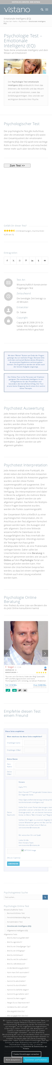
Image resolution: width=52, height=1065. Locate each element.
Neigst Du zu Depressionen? (18, 1002)
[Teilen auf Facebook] (7, 260)
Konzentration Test (15, 922)
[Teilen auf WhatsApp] (20, 260)
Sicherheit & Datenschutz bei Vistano (35, 1047)
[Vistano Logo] (21, 9)
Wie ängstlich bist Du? (16, 1011)
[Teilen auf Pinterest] (26, 260)
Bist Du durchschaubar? (16, 976)
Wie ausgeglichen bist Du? (17, 1015)
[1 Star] (5, 231)
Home (15, 21)
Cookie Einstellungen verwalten (26, 1054)
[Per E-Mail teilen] (45, 260)
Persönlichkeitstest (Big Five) (18, 917)
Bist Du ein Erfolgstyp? (16, 951)
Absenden (13, 863)
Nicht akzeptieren (13, 1060)
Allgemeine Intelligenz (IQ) (17, 930)
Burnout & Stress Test (16, 913)
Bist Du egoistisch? (14, 942)
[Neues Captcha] (13, 858)
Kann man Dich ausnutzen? (18, 972)
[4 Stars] (12, 231)
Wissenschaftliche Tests (13, 910)
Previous (7, 653)
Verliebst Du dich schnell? (17, 1007)
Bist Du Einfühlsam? (15, 955)
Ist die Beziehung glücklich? (18, 968)
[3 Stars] (9, 231)
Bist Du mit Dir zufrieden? (17, 959)
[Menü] (46, 9)
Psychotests (23, 21)
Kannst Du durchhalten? (17, 985)
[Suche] (40, 9)
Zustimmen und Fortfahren (36, 1060)
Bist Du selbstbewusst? (16, 964)
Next (45, 653)
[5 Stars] (14, 231)
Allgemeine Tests (10, 934)
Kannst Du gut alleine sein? (18, 994)
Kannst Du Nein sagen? (16, 998)
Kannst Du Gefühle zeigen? (18, 989)
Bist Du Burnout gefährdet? (18, 938)
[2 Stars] (7, 231)
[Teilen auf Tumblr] (39, 260)
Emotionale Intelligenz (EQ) (17, 18)
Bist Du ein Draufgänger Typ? (18, 946)
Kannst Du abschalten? (16, 981)
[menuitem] (40, 9)
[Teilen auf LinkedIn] (32, 260)
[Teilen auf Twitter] (13, 260)
